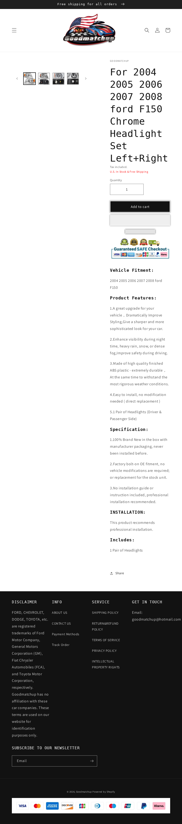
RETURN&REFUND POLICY (105, 626)
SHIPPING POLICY (105, 612)
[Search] (147, 30)
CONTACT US (61, 623)
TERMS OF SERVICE (106, 640)
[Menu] (14, 30)
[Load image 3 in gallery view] (58, 79)
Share (119, 573)
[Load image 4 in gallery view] (73, 79)
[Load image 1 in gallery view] (29, 79)
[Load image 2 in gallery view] (44, 79)
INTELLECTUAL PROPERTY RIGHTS (106, 664)
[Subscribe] (91, 761)
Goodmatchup (84, 791)
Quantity (116, 180)
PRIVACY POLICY (104, 651)
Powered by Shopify (103, 791)
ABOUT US (59, 612)
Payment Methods (65, 634)
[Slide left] (17, 78)
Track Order (61, 645)
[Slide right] (86, 78)
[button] (140, 220)
